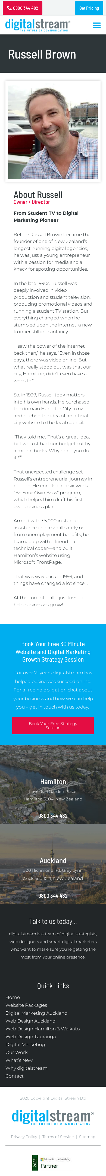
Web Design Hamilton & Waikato (42, 1028)
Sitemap (87, 1137)
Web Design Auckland (30, 1021)
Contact (14, 1076)
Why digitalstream (26, 1068)
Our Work (16, 1052)
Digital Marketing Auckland (36, 1013)
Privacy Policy (24, 1137)
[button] (96, 25)
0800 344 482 (53, 815)
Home (12, 997)
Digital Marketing (25, 1044)
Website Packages (26, 1005)
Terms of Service (58, 1137)
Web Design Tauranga (30, 1036)
